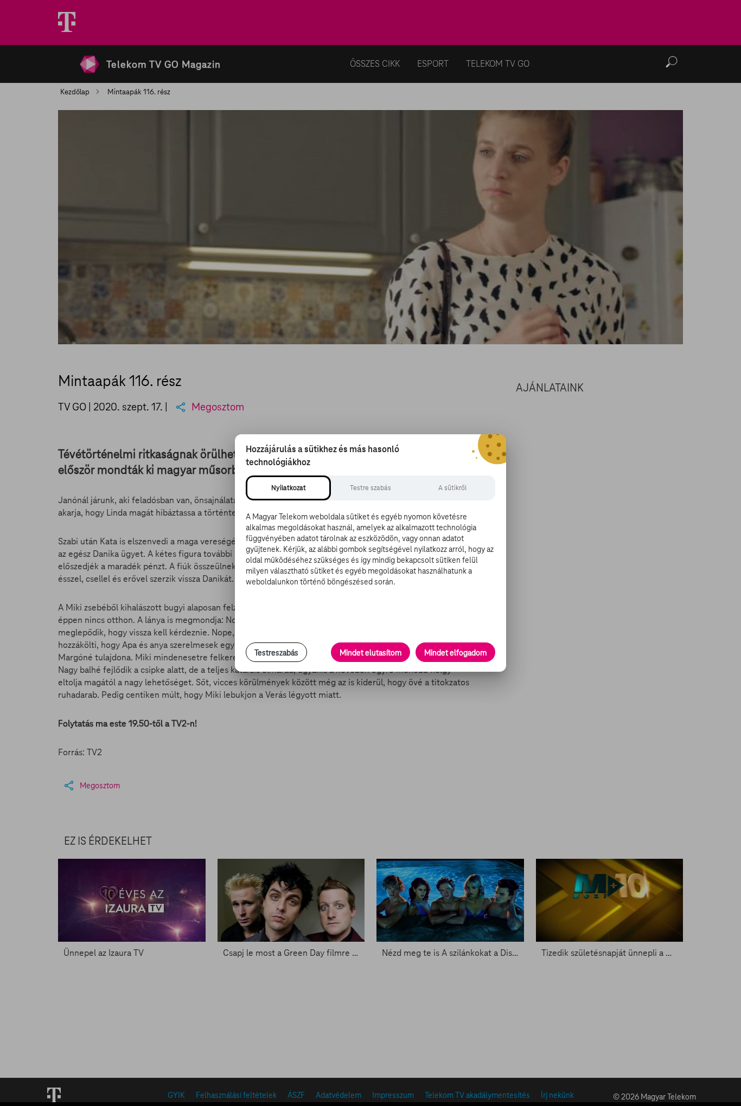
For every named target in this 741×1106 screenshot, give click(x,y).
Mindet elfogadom (455, 653)
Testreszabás (276, 653)
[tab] (288, 488)
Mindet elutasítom (370, 653)
